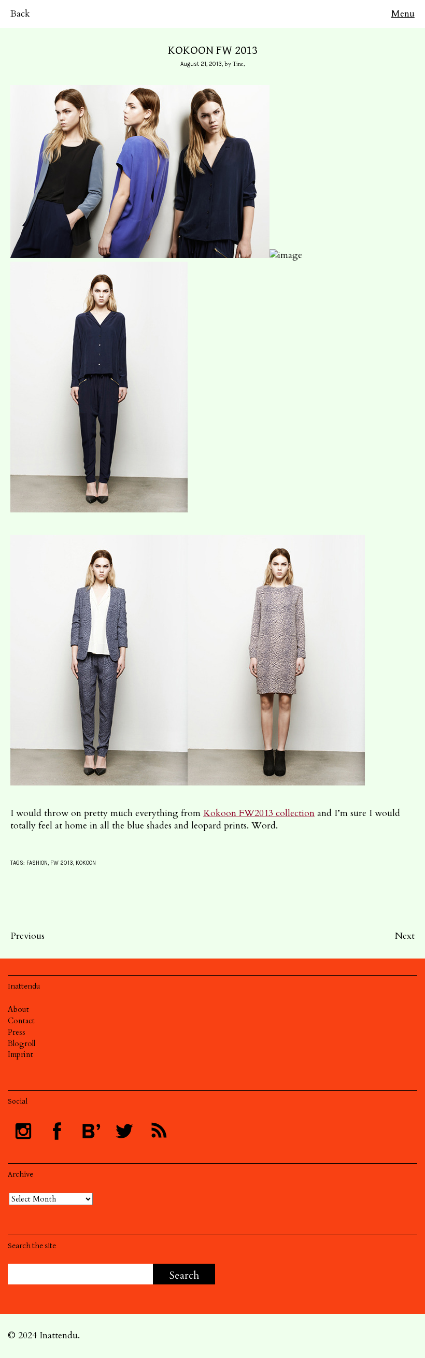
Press (16, 1032)
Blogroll (21, 1043)
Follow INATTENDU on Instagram (23, 1131)
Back (20, 13)
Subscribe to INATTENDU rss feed (158, 1131)
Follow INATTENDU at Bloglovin (90, 1131)
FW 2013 (61, 863)
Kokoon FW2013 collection (259, 813)
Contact (21, 1021)
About (18, 1009)
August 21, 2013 (201, 64)
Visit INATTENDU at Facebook (57, 1131)
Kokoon (86, 863)
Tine (238, 64)
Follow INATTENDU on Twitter (124, 1131)
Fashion (37, 863)
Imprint (20, 1054)
